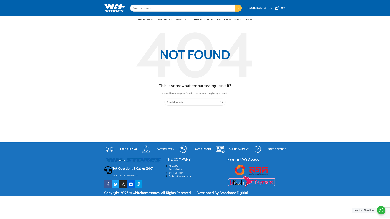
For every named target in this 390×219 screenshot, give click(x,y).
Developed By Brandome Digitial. (223, 193)
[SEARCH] (238, 8)
